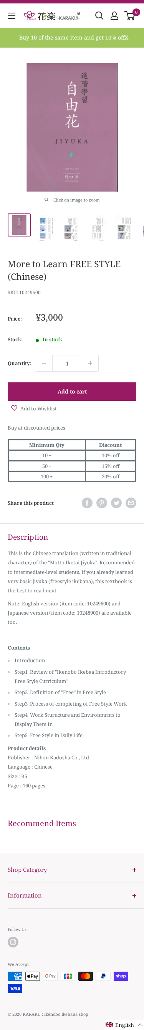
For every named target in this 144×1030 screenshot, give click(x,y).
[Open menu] (11, 16)
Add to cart (72, 391)
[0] (130, 15)
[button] (124, 1025)
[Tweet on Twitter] (116, 503)
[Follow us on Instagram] (13, 942)
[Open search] (99, 16)
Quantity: (19, 363)
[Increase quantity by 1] (90, 363)
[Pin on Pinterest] (101, 503)
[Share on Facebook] (87, 503)
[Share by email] (131, 503)
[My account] (114, 16)
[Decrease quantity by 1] (44, 363)
